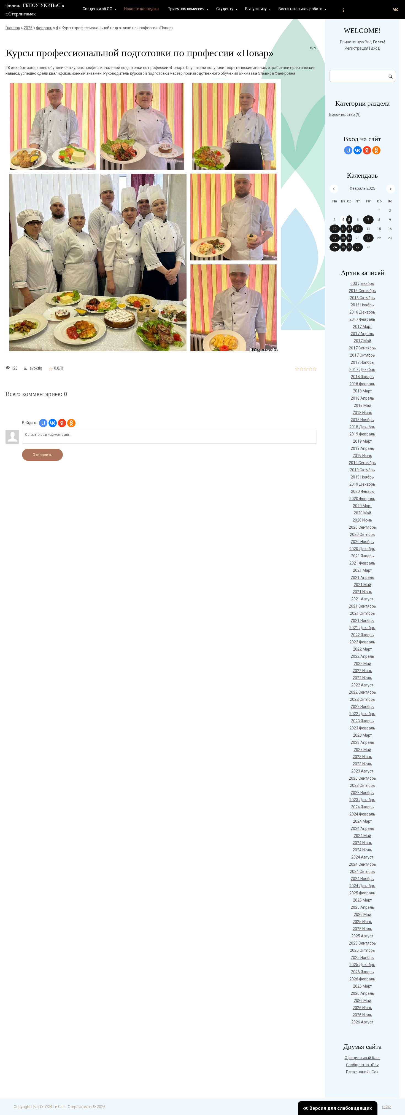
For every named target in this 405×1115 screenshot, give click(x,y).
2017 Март (362, 326)
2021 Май (362, 584)
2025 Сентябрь (362, 943)
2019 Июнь (362, 455)
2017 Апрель (362, 333)
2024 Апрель (362, 828)
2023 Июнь (362, 757)
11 (343, 229)
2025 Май (362, 914)
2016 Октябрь (362, 298)
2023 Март (362, 735)
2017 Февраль (362, 319)
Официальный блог (362, 1057)
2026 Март (362, 986)
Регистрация (356, 48)
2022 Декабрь (362, 714)
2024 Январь (362, 807)
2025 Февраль (362, 893)
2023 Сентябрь (362, 778)
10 (335, 229)
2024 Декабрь (362, 886)
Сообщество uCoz (362, 1065)
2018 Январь (362, 377)
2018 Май (362, 405)
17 (335, 238)
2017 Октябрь (362, 355)
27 (358, 247)
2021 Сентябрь (362, 606)
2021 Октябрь (362, 613)
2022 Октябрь (362, 699)
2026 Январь (362, 972)
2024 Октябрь (362, 871)
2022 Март (362, 649)
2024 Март (362, 821)
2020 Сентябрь (362, 527)
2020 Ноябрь (362, 541)
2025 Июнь (362, 921)
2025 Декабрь (362, 964)
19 (349, 238)
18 (343, 238)
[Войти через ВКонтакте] (52, 423)
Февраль (44, 28)
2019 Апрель (362, 448)
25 (343, 247)
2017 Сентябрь (362, 348)
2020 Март (362, 506)
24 (335, 247)
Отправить (42, 455)
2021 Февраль (362, 563)
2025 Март (362, 900)
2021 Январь (362, 556)
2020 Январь (362, 491)
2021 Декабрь (362, 627)
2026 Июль (362, 1015)
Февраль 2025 (362, 188)
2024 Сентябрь (362, 864)
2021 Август (362, 599)
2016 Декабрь (362, 312)
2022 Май (362, 663)
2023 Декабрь (362, 800)
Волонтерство (342, 114)
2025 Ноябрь (362, 957)
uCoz (386, 1107)
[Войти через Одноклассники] (71, 423)
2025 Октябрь (362, 950)
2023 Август (362, 771)
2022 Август (362, 685)
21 (368, 238)
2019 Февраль (362, 434)
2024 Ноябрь (362, 878)
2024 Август (362, 857)
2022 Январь (362, 635)
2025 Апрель (362, 907)
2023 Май (362, 749)
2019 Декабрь (362, 484)
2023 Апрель (362, 742)
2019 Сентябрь (362, 463)
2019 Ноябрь (362, 477)
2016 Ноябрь (362, 305)
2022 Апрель (362, 656)
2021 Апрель (362, 577)
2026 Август (362, 1022)
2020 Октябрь (362, 534)
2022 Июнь (362, 671)
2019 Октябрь (362, 470)
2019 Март (362, 441)
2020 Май (362, 513)
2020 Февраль (362, 498)
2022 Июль (362, 678)
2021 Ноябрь (362, 620)
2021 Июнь (362, 592)
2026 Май (362, 1000)
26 (349, 247)
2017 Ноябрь (362, 362)
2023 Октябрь (362, 785)
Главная (13, 28)
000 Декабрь (362, 283)
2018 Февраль (362, 384)
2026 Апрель (362, 993)
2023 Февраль (362, 728)
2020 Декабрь (362, 549)
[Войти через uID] (43, 423)
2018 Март (362, 391)
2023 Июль (362, 764)
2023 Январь (362, 721)
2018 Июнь (362, 412)
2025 (28, 28)
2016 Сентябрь (362, 290)
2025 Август (362, 936)
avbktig (35, 368)
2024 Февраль (362, 814)
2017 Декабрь (362, 369)
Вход (375, 48)
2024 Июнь (362, 843)
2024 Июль (362, 850)
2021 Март (362, 570)
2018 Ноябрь (362, 420)
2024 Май (362, 835)
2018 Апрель (362, 398)
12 (349, 229)
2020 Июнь (362, 520)
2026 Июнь (362, 1008)
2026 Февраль (362, 979)
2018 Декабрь (362, 427)
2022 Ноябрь (362, 706)
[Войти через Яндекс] (62, 423)
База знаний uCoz (362, 1072)
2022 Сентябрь (362, 692)
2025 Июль (362, 929)
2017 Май (362, 341)
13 (358, 229)
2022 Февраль (362, 642)
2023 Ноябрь (362, 792)
